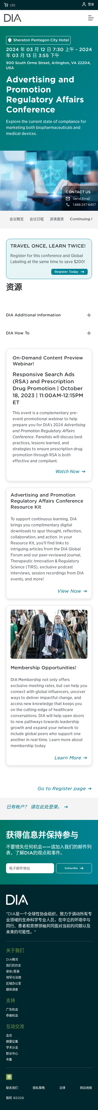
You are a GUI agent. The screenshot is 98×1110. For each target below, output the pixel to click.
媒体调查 (12, 989)
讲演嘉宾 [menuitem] (57, 219)
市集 (9, 1059)
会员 (9, 1035)
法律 (62, 1088)
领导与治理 (13, 977)
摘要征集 (12, 1041)
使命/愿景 (13, 971)
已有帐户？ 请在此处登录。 (34, 806)
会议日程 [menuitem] (37, 219)
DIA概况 (12, 959)
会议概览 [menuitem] (17, 219)
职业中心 (12, 1053)
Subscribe (71, 867)
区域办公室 (13, 983)
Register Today (66, 272)
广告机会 (12, 1009)
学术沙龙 (12, 1047)
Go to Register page (61, 788)
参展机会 (12, 1015)
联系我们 (12, 1088)
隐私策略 (39, 1088)
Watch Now (67, 471)
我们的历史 (13, 965)
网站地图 (86, 1088)
